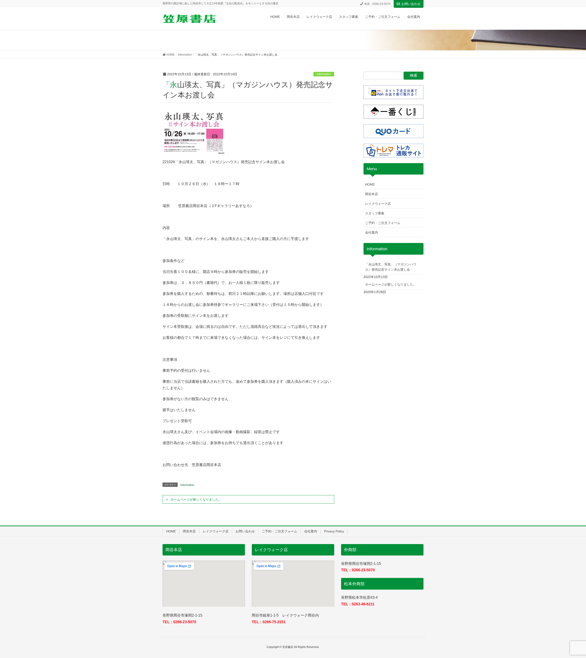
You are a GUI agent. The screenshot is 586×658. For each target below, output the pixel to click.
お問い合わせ (411, 4)
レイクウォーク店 (378, 203)
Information (324, 74)
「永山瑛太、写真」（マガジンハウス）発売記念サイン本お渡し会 (390, 266)
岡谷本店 (371, 194)
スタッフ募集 (374, 213)
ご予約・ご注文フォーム (382, 223)
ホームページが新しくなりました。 (196, 499)
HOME (370, 184)
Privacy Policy (334, 531)
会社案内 (371, 232)
